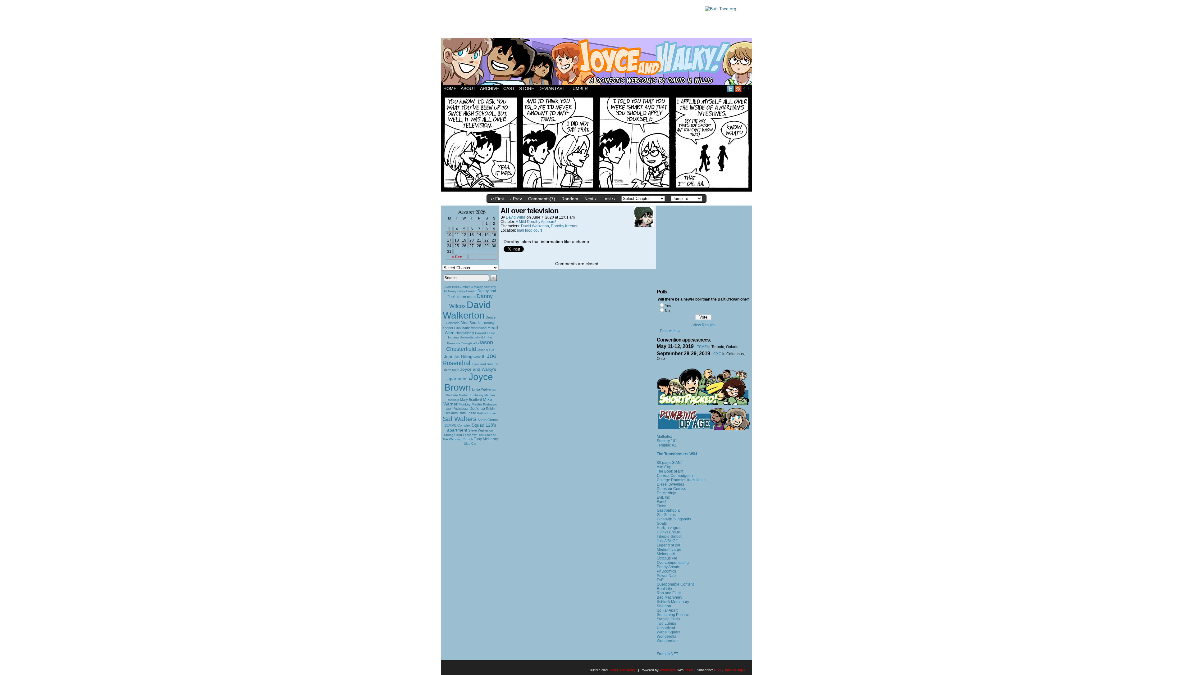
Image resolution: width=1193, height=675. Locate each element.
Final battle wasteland (470, 328)
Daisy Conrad (467, 291)
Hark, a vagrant (670, 528)
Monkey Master (470, 404)
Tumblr (579, 88)
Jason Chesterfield (469, 345)
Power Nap (666, 575)
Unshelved (666, 628)
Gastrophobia (668, 510)
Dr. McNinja (666, 493)
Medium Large (669, 549)
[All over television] (596, 190)
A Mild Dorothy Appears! (536, 222)
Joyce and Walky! (597, 62)
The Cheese (487, 435)
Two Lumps (666, 623)
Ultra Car (470, 443)
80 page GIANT (670, 462)
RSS (738, 89)
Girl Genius (666, 515)
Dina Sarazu (471, 323)
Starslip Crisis (668, 619)
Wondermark (668, 641)
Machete (452, 395)
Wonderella (666, 636)
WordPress (668, 670)
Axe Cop (664, 467)
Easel (688, 670)
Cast (509, 88)
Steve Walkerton (480, 430)
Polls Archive (671, 331)
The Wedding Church (457, 439)
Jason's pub (485, 349)
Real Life (664, 589)
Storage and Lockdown (461, 435)
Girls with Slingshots (674, 519)
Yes (668, 306)
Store (526, 88)
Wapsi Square (669, 632)
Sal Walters (460, 418)
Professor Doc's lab (468, 408)
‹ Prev (516, 198)
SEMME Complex (457, 425)
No (667, 311)
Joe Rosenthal (469, 359)
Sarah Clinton (488, 420)
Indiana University (460, 337)
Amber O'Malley (471, 286)
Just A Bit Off (667, 541)
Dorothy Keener (564, 226)
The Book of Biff (670, 471)
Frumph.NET (667, 654)
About (468, 88)
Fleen (661, 506)
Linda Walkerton (484, 389)
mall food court (529, 230)
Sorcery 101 (667, 441)
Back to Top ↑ (735, 670)
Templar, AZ (666, 445)
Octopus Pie (667, 558)
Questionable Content (675, 584)
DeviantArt (551, 88)
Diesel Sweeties (670, 484)
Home (449, 88)
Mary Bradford (471, 399)
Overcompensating (673, 562)
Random (569, 198)
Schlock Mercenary (673, 602)
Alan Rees (452, 286)
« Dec (457, 257)
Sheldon (664, 606)
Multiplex (664, 436)
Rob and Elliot (669, 593)
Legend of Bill (668, 545)
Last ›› (608, 198)
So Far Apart (667, 610)
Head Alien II (464, 333)
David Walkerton (467, 310)
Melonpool (666, 554)
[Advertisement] (570, 20)
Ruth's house (486, 413)
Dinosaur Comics (671, 489)
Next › (590, 198)
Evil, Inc (663, 497)
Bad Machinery (669, 597)
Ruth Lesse (467, 413)
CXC (717, 354)
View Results (703, 325)
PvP (660, 580)
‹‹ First (497, 198)
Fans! (661, 502)
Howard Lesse (485, 333)
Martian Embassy (471, 395)
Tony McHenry (486, 439)
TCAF (701, 347)
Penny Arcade (668, 567)
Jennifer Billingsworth (465, 356)
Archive (489, 88)
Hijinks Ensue (668, 532)
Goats (662, 523)
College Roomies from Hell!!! (681, 480)
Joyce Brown (468, 382)
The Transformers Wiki (677, 454)
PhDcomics (666, 571)
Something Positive (673, 615)
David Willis (516, 217)
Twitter (730, 89)
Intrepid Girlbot (669, 536)
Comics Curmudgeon (675, 475)
